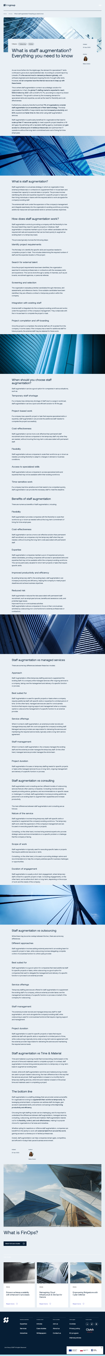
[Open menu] (100, 5)
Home (5, 13)
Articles (10, 13)
